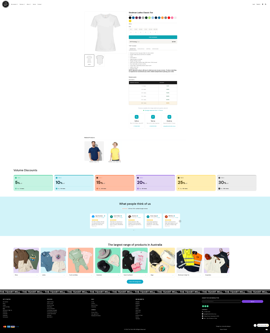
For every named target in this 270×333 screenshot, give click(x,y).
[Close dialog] (154, 152)
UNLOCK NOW (135, 177)
